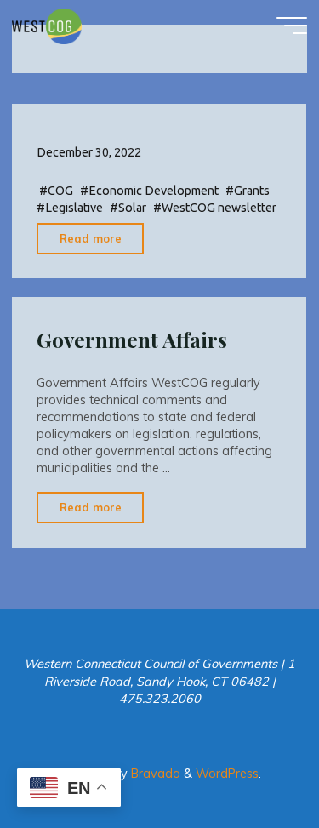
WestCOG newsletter (219, 208)
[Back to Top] (253, 761)
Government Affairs (132, 339)
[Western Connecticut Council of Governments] (47, 25)
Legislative (74, 208)
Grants (252, 191)
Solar (132, 208)
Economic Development (153, 191)
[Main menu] (291, 25)
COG (60, 191)
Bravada (154, 773)
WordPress (227, 773)
